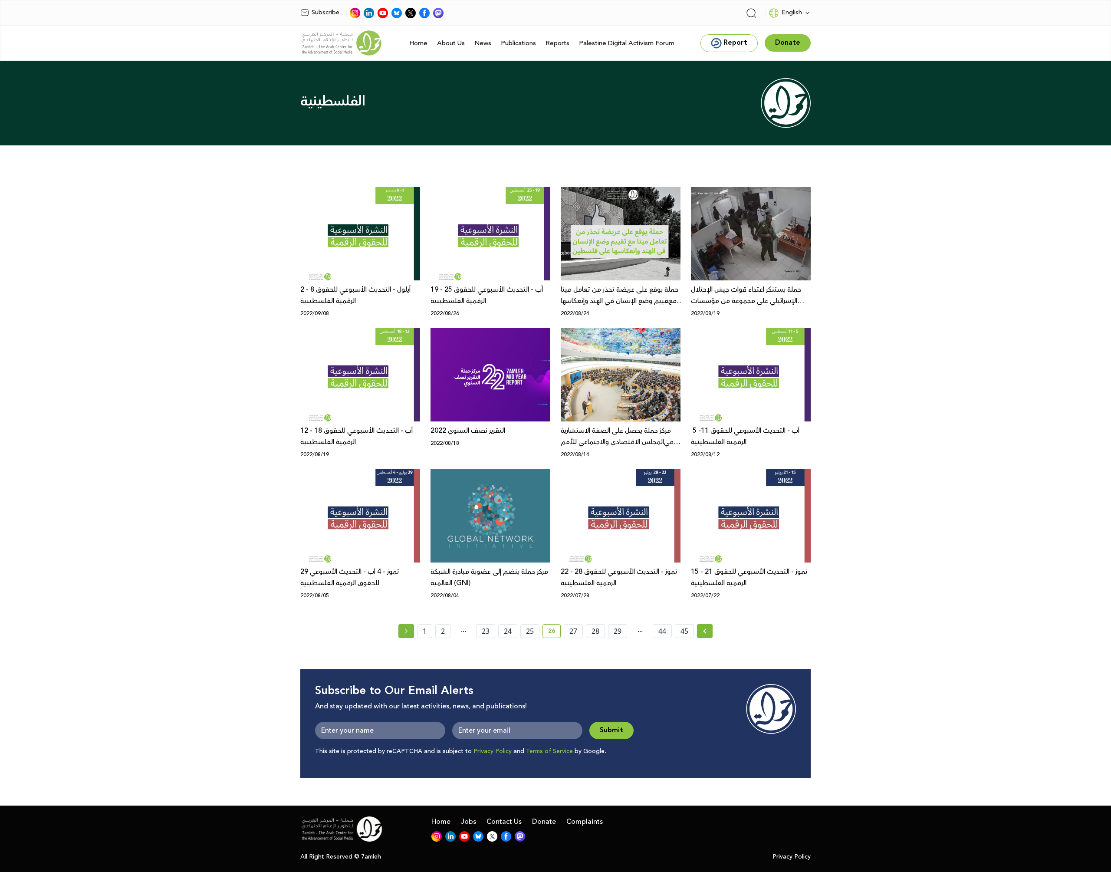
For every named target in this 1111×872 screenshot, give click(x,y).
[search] (751, 13)
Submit (611, 730)
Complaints (584, 821)
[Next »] (705, 631)
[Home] (341, 43)
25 (530, 631)
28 (595, 631)
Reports (557, 43)
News (482, 43)
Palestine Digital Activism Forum (626, 43)
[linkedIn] (369, 13)
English (792, 12)
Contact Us (504, 821)
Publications (518, 43)
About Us (451, 43)
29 (617, 631)
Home (418, 43)
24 (508, 631)
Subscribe (325, 12)
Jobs (468, 821)
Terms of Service (549, 751)
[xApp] (410, 13)
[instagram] (355, 13)
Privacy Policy (492, 751)
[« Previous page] (406, 631)
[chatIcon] (438, 13)
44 (662, 631)
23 (486, 631)
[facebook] (424, 13)
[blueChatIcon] (396, 13)
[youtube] (383, 13)
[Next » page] (705, 631)
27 (573, 631)
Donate (544, 821)
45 (684, 631)
